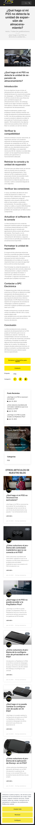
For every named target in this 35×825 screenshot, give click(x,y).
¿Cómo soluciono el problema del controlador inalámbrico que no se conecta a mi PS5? (17, 548)
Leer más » (9, 516)
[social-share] (15, 379)
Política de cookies (8, 804)
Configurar (17, 820)
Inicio (7, 31)
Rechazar (17, 814)
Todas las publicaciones (20, 31)
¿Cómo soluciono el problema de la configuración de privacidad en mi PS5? (17, 653)
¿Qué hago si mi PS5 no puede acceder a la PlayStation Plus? (17, 602)
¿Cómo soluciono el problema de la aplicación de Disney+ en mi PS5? (17, 760)
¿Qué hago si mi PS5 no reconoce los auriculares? (17, 497)
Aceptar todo (17, 809)
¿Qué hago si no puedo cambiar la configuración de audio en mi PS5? (16, 707)
